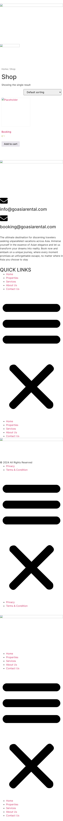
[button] (31, 355)
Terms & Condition (17, 469)
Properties (12, 277)
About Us (11, 285)
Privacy (10, 466)
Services (11, 281)
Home (5, 69)
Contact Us (12, 288)
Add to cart (10, 143)
